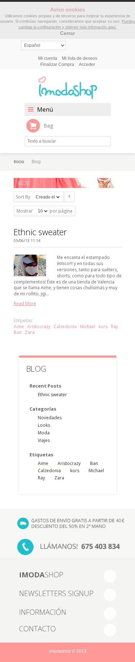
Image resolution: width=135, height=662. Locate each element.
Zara (30, 332)
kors (103, 326)
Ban (18, 332)
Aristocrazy (38, 326)
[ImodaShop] (68, 87)
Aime (19, 326)
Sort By (23, 197)
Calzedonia (65, 326)
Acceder (87, 64)
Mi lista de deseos (79, 58)
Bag (48, 125)
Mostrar (25, 211)
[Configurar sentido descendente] (69, 197)
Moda (44, 433)
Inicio (19, 161)
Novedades (50, 418)
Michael (87, 326)
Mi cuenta (47, 58)
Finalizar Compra (57, 64)
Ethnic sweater (40, 232)
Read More (25, 303)
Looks (44, 425)
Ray (114, 326)
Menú (45, 109)
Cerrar (67, 33)
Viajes (44, 440)
